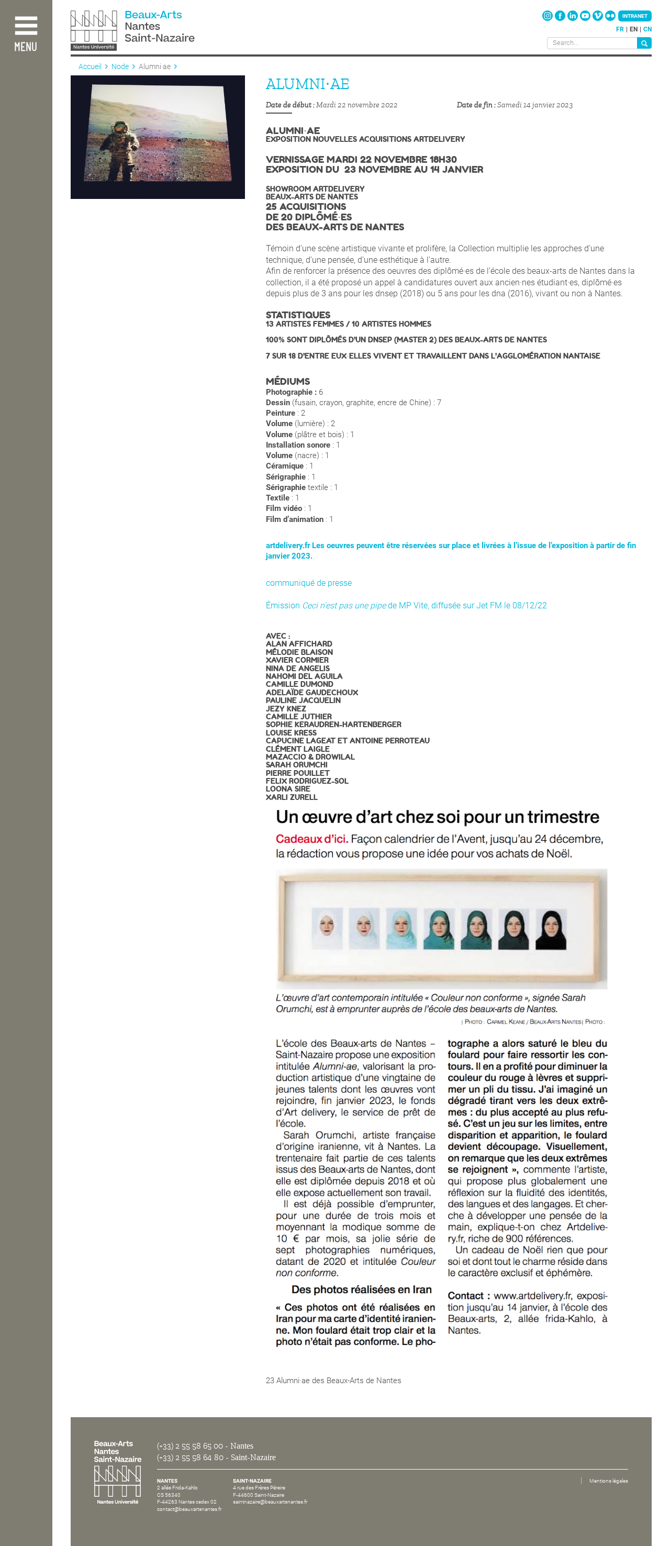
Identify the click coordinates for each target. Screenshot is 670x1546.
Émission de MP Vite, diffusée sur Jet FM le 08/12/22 (406, 605)
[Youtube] (586, 19)
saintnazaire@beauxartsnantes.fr (270, 1502)
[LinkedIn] (573, 19)
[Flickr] (610, 19)
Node (120, 66)
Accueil (90, 66)
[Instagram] (548, 19)
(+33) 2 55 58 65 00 (190, 1446)
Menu (25, 47)
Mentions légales (608, 1481)
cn (647, 29)
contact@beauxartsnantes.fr (189, 1509)
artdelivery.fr (288, 545)
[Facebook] (561, 19)
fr (620, 29)
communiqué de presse (309, 583)
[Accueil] (156, 31)
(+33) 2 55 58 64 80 (190, 1457)
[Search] (644, 43)
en (634, 29)
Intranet (634, 16)
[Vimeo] (599, 19)
